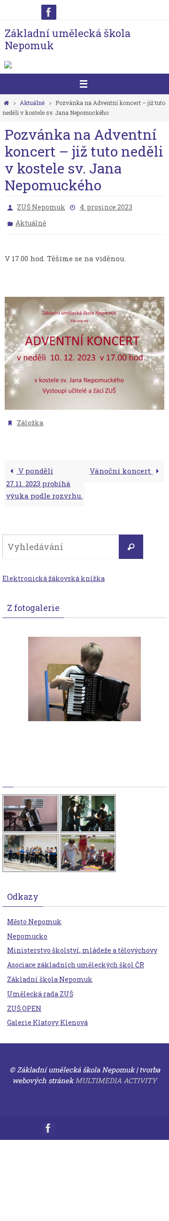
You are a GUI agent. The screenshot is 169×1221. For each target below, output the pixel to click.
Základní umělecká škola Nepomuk (68, 39)
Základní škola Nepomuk (49, 972)
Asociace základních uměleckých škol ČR (75, 958)
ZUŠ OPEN (24, 1001)
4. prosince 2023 (106, 206)
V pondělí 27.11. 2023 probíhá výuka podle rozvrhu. (44, 477)
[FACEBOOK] (48, 12)
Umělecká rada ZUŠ (40, 987)
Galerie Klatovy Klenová (47, 1016)
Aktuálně (32, 102)
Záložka (30, 417)
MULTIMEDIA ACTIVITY (116, 1073)
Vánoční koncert (121, 464)
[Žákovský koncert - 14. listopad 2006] (84, 672)
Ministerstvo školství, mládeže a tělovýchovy (82, 944)
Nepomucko (27, 929)
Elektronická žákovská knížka (53, 571)
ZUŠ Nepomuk (41, 206)
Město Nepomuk (34, 915)
